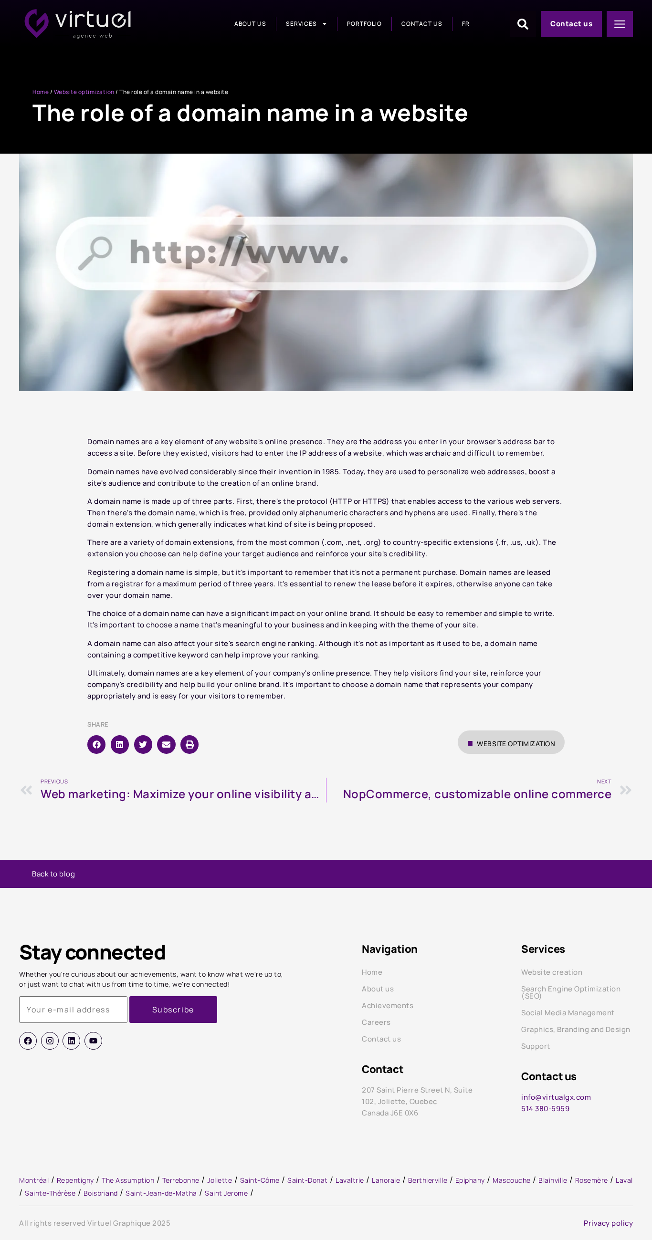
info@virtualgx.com (556, 1097)
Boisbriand (101, 1193)
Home (40, 92)
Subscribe (173, 1009)
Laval (624, 1180)
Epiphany (470, 1180)
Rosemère (591, 1180)
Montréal (34, 1180)
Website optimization (84, 92)
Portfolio (364, 24)
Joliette (219, 1180)
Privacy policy (608, 1223)
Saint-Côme (260, 1180)
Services (301, 24)
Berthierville (428, 1180)
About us (250, 24)
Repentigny (75, 1180)
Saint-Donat (307, 1180)
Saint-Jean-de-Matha (161, 1193)
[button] (96, 744)
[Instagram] (50, 1041)
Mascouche (512, 1180)
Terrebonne (181, 1180)
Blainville (552, 1180)
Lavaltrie (350, 1180)
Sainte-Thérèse (50, 1193)
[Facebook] (28, 1041)
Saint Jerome (226, 1193)
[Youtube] (93, 1041)
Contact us (421, 24)
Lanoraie (386, 1180)
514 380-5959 (545, 1109)
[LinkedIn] (71, 1041)
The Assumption (128, 1180)
